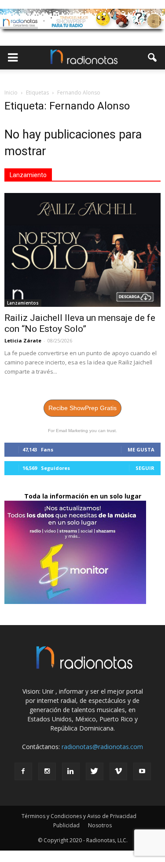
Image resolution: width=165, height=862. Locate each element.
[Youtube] (142, 771)
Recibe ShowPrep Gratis (82, 407)
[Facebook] (23, 771)
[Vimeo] (118, 771)
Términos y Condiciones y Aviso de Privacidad (79, 816)
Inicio (11, 92)
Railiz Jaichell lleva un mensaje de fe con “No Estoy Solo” (79, 323)
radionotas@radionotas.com (102, 746)
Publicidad (66, 825)
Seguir (145, 468)
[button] (152, 57)
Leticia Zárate (22, 340)
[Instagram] (47, 771)
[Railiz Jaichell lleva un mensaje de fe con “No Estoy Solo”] (82, 250)
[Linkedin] (71, 771)
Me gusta (141, 449)
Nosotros (100, 825)
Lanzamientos (23, 303)
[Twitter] (94, 771)
